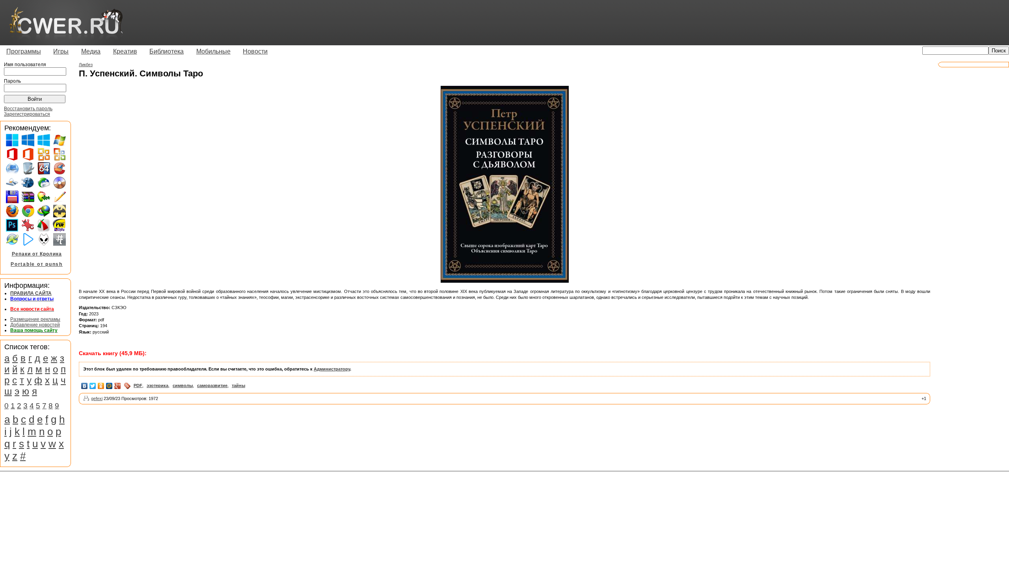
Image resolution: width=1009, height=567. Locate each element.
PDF (138, 385)
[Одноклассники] (101, 386)
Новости (255, 51)
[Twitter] (93, 386)
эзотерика (157, 385)
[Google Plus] (118, 386)
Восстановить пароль (28, 108)
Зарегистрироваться (27, 114)
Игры (61, 51)
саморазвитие (212, 385)
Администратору (332, 369)
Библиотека (166, 51)
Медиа (91, 51)
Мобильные (213, 51)
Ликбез (86, 64)
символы (183, 385)
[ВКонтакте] (84, 386)
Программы (23, 51)
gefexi (96, 398)
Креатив (125, 51)
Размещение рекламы (35, 319)
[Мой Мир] (109, 386)
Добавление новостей (35, 325)
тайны (238, 385)
